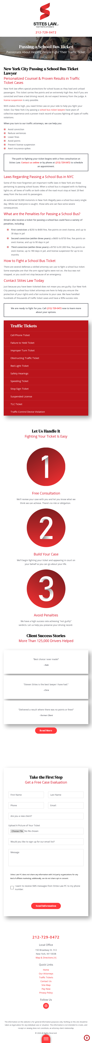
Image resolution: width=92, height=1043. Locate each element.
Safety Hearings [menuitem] (19, 373)
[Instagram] (46, 1006)
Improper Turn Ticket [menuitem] (23, 350)
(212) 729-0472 (62, 162)
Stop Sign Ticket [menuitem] (20, 388)
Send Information (46, 905)
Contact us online (30, 162)
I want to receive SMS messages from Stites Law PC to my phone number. (47, 887)
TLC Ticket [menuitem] (16, 404)
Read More (46, 730)
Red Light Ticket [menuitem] (20, 365)
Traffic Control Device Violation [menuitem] (28, 411)
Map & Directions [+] (46, 957)
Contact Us (46, 981)
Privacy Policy (46, 992)
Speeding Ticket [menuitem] (19, 381)
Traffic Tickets (46, 977)
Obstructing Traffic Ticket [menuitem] (25, 358)
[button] (87, 1038)
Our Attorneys (46, 973)
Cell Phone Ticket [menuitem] (20, 335)
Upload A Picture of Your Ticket (24, 825)
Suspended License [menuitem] (21, 396)
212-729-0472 (46, 32)
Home (46, 969)
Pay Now (46, 988)
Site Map (46, 985)
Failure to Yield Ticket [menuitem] (22, 342)
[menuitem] (46, 970)
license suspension (13, 100)
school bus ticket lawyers (52, 109)
